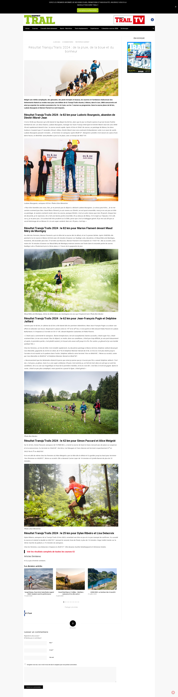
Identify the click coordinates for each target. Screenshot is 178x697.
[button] (115, 585)
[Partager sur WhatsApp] (27, 613)
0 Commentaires (67, 42)
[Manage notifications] (173, 692)
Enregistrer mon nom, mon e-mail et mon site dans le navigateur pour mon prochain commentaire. (52, 664)
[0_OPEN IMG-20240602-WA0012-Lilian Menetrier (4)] (71, 78)
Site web (51, 657)
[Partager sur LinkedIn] (29, 613)
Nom (51, 642)
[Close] (175, 6)
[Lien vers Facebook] (152, 19)
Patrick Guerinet (83, 42)
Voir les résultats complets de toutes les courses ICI (51, 551)
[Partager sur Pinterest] (28, 613)
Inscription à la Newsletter (88, 10)
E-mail (51, 650)
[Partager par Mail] (31, 613)
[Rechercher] (152, 28)
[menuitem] (27, 28)
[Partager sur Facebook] (24, 613)
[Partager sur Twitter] (25, 613)
